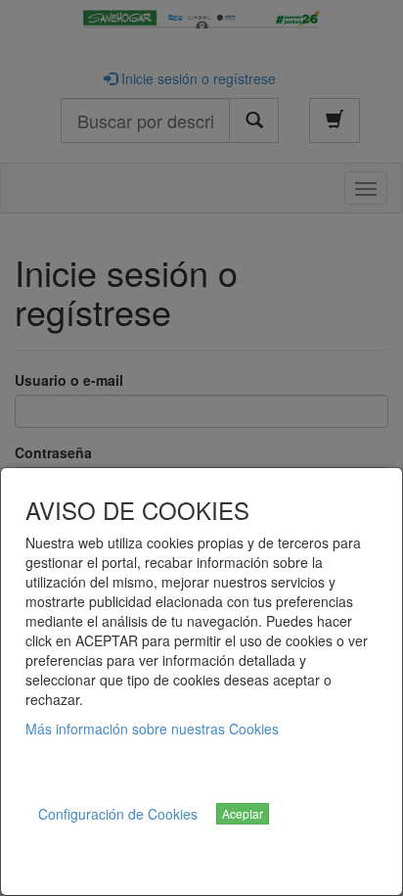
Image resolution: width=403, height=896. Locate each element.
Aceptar (242, 813)
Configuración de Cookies (118, 814)
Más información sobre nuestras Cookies (152, 728)
